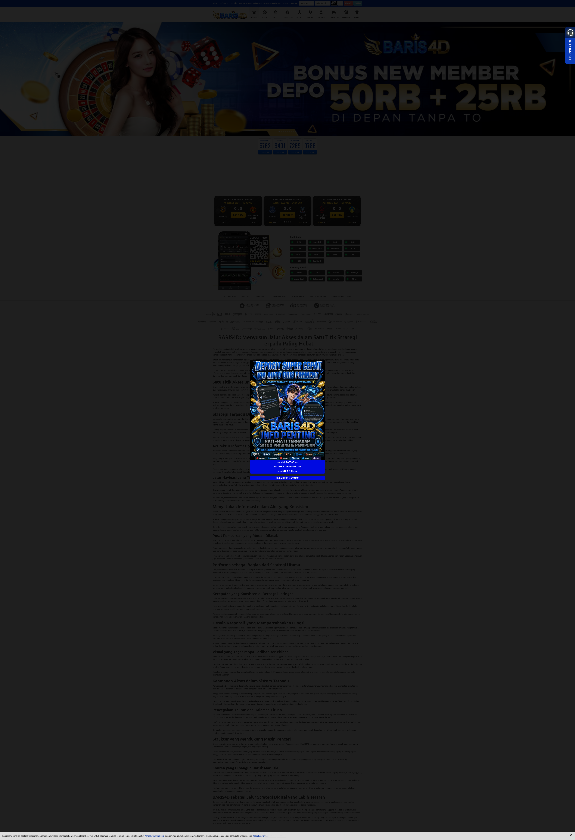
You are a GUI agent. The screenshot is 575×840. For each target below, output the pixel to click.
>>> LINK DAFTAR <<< (287, 462)
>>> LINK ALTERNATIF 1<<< (287, 466)
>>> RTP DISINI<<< (287, 471)
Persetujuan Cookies (154, 836)
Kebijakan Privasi (260, 836)
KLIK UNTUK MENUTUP (287, 478)
